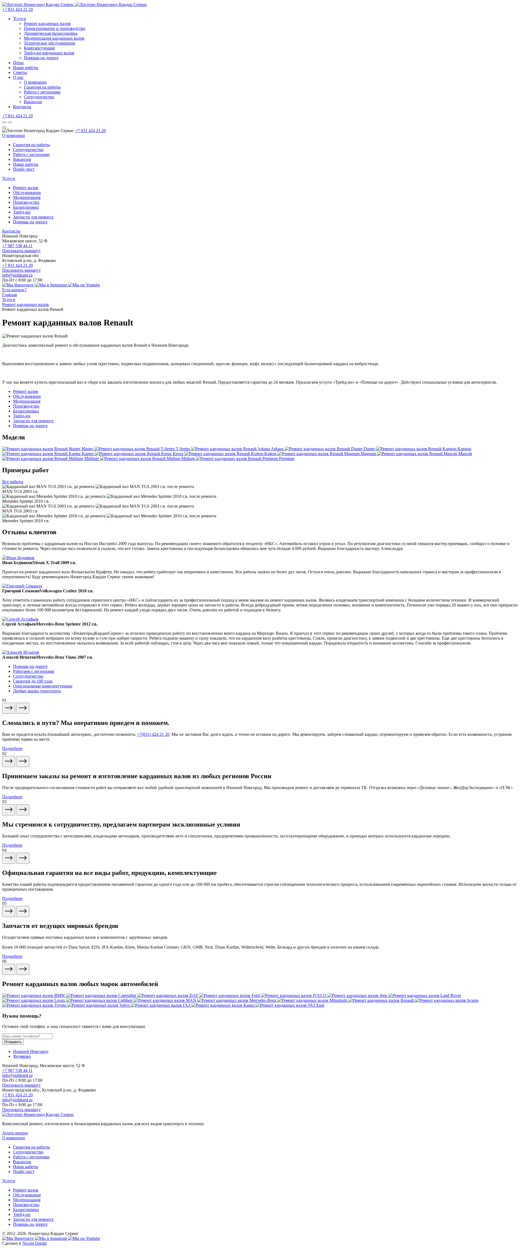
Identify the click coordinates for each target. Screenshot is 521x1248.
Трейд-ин (21, 212)
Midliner (92, 458)
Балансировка (26, 207)
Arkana (278, 448)
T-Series (183, 448)
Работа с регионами (42, 92)
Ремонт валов (25, 187)
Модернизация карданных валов (54, 38)
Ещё (320, 1005)
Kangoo (464, 448)
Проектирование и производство (54, 28)
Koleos (271, 453)
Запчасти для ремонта (33, 217)
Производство (26, 202)
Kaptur (88, 453)
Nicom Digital (34, 1243)
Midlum (188, 458)
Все (12, 481)
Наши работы (25, 67)
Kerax (179, 453)
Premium (286, 458)
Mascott (465, 453)
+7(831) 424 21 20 (153, 734)
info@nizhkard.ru (17, 275)
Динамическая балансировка (50, 33)
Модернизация (26, 197)
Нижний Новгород (30, 1051)
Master (87, 448)
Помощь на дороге (41, 57)
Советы (20, 72)
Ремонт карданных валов (47, 23)
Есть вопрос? (14, 289)
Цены (18, 62)
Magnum (369, 453)
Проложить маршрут (21, 250)
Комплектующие (39, 48)
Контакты (22, 106)
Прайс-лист (23, 169)
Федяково (22, 1056)
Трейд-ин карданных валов (49, 53)
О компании (35, 82)
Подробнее (12, 748)
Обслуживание (27, 192)
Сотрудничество (39, 97)
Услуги (19, 18)
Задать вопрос (15, 1133)
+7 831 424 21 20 (17, 9)
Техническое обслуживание (49, 43)
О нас (18, 77)
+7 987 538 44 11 (17, 245)
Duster (370, 448)
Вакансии (33, 101)
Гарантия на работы (42, 87)
